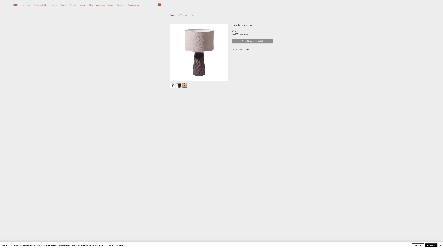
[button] (159, 4)
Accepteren (431, 245)
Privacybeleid (119, 245)
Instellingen (418, 245)
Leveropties (243, 34)
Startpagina (175, 15)
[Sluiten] (440, 245)
